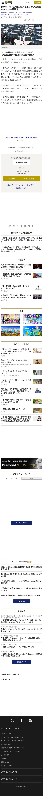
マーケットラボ (11, 478)
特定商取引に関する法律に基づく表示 (13, 748)
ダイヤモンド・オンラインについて (13, 728)
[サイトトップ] (8, 2)
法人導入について (6, 765)
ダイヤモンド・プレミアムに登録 (21, 178)
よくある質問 (5, 755)
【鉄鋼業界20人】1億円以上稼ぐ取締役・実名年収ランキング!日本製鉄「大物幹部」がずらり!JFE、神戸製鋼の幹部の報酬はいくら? (21, 249)
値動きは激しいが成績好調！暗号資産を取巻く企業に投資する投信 (21, 568)
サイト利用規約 (6, 744)
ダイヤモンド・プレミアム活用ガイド (13, 741)
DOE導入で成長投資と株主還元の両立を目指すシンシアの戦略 (21, 575)
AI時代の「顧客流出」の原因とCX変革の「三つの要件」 (21, 595)
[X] (12, 721)
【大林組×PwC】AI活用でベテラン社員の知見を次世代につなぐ (21, 589)
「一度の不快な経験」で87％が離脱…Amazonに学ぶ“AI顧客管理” (21, 582)
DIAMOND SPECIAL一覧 (10, 674)
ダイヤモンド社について (9, 779)
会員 (31, 478)
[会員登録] (37, 2)
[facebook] (21, 721)
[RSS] (30, 721)
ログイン (29, 2)
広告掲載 (4, 758)
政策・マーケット (6, 15)
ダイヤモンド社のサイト (9, 772)
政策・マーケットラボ (21, 15)
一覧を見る (22, 601)
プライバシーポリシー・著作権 (10, 751)
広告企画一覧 (6, 679)
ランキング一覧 (21, 522)
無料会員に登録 (21, 162)
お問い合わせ (5, 762)
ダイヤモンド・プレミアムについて (12, 737)
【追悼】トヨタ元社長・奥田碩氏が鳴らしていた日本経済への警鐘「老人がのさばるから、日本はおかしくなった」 (21, 240)
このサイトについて (7, 733)
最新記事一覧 (21, 662)
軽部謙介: (17, 12)
